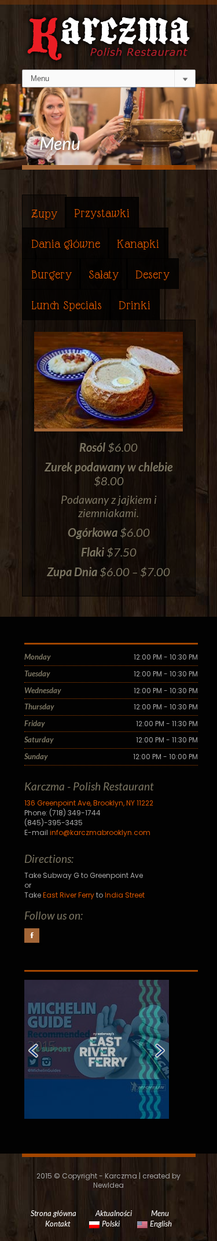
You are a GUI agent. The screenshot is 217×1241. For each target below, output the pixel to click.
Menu (160, 1213)
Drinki (134, 305)
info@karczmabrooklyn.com (100, 832)
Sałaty (104, 274)
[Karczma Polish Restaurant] (109, 30)
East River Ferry (68, 895)
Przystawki (102, 213)
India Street (125, 895)
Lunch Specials (66, 305)
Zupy (44, 213)
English (161, 1223)
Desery (152, 274)
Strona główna (53, 1213)
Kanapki (138, 243)
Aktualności (113, 1213)
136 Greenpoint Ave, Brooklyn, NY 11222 (88, 803)
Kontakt (57, 1223)
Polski (111, 1223)
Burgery (51, 274)
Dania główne (65, 243)
